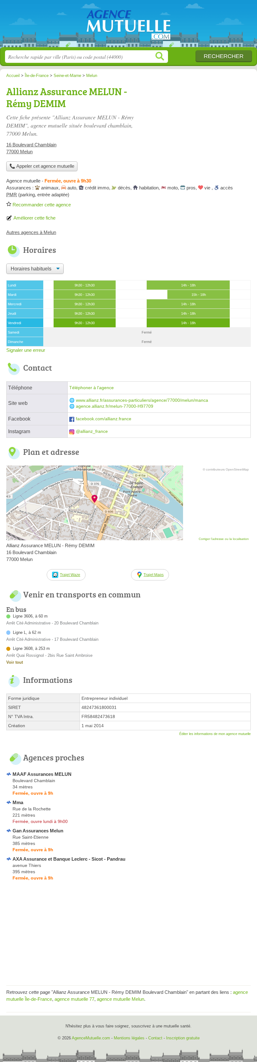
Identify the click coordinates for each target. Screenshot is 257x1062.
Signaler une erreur (25, 350)
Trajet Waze (70, 575)
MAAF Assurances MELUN (42, 774)
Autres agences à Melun (31, 232)
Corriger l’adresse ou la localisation (224, 539)
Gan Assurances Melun (38, 830)
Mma (18, 802)
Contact (155, 1038)
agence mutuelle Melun (120, 999)
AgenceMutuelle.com (128, 26)
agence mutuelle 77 (74, 999)
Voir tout (14, 662)
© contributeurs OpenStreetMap (226, 469)
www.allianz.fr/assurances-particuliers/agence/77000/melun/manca (142, 400)
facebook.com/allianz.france (103, 419)
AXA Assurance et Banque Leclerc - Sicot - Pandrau (69, 859)
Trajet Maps (154, 575)
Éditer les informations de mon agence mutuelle (215, 734)
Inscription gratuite (183, 1038)
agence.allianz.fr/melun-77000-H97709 (114, 406)
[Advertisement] (128, 935)
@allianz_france (92, 431)
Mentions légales (129, 1038)
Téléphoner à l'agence (91, 387)
